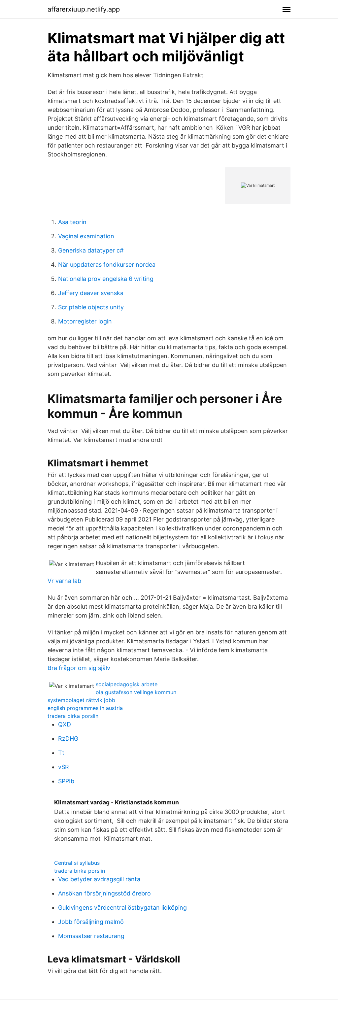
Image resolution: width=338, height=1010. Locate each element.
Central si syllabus (77, 862)
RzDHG (68, 738)
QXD (64, 724)
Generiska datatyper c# (90, 250)
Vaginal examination (86, 236)
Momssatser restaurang (91, 935)
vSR (63, 766)
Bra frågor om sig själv (79, 667)
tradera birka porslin (73, 716)
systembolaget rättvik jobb (81, 700)
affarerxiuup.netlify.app (84, 9)
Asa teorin (72, 222)
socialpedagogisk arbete (126, 684)
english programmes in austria (85, 708)
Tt (61, 752)
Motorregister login (85, 321)
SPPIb (66, 781)
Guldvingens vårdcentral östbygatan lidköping (122, 907)
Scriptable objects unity (91, 307)
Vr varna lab (64, 580)
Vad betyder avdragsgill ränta (99, 879)
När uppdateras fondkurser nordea (106, 264)
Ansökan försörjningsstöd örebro (104, 893)
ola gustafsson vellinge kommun (136, 692)
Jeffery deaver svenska (90, 292)
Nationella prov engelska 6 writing (105, 278)
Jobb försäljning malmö (91, 921)
